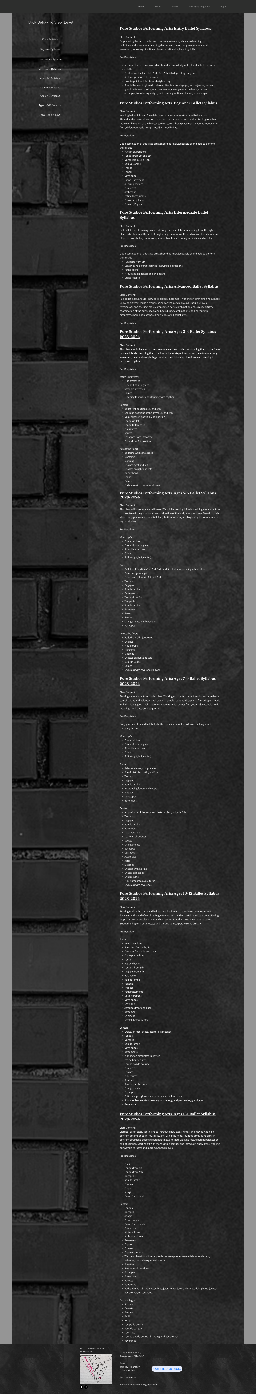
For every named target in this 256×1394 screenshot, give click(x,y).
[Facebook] (81, 1387)
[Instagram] (86, 1387)
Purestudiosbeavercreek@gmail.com (139, 1384)
